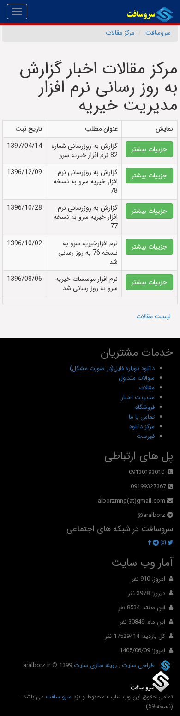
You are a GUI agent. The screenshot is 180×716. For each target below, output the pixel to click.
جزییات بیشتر (149, 149)
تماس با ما (142, 417)
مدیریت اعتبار (138, 397)
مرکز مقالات (120, 33)
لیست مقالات (153, 316)
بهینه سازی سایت (94, 665)
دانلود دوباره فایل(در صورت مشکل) (112, 368)
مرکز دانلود (142, 426)
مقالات (147, 388)
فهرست (146, 436)
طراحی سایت (137, 665)
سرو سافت (59, 697)
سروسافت (158, 33)
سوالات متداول (137, 378)
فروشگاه (145, 407)
